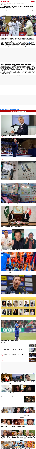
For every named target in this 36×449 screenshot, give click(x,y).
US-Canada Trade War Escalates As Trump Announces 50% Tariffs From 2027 (11, 158)
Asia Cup (17, 109)
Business (2, 109)
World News (2, 136)
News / (1, 3)
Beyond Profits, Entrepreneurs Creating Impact (7, 317)
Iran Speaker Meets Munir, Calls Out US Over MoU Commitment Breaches (11, 226)
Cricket (1, 250)
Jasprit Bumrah (29, 42)
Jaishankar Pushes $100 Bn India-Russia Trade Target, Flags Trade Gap (11, 135)
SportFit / (3, 3)
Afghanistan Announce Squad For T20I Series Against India (9, 340)
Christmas (12, 109)
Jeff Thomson (29, 46)
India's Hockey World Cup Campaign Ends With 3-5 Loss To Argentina (10, 272)
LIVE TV (32, 1)
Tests (10, 66)
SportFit (1, 15)
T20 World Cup (7, 109)
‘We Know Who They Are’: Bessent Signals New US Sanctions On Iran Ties (12, 359)
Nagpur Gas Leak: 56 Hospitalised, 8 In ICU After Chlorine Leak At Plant (12, 344)
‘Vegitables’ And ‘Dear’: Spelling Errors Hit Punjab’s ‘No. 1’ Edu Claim (10, 203)
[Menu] (34, 1)
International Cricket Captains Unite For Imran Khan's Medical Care (10, 249)
